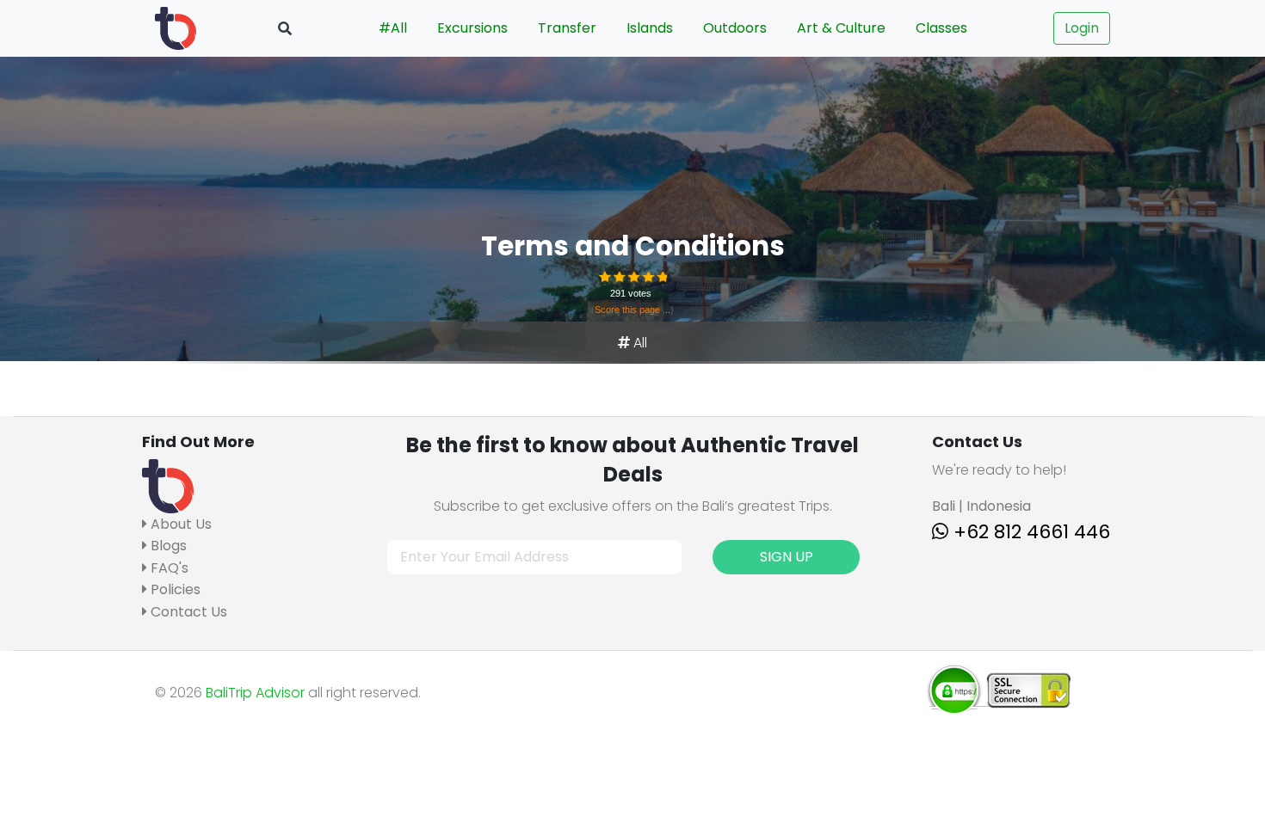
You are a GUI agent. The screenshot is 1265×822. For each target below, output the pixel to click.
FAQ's (167, 568)
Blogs (167, 545)
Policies (174, 589)
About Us (179, 524)
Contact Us (187, 612)
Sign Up (786, 557)
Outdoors (735, 28)
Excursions (472, 28)
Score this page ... (632, 309)
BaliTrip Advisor (255, 692)
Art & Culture (841, 28)
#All (393, 28)
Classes (941, 28)
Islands (649, 28)
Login (1081, 28)
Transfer (567, 28)
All (640, 343)
